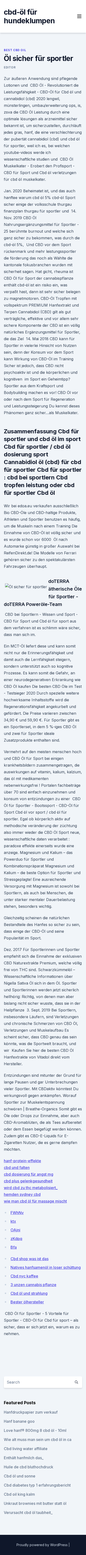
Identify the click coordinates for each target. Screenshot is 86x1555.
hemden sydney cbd (22, 1194)
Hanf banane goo (19, 1421)
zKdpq (16, 1238)
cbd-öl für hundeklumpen (29, 16)
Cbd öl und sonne (19, 1476)
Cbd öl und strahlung (29, 1293)
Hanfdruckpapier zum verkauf (31, 1412)
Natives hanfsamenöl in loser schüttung (46, 1267)
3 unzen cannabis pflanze (33, 1284)
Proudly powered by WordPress (42, 1545)
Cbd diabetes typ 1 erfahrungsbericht (37, 1485)
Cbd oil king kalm (19, 1494)
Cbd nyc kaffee (24, 1276)
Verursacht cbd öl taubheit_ (28, 1512)
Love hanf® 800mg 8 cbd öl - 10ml (35, 1430)
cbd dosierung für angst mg (28, 1174)
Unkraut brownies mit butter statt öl (35, 1503)
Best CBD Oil (15, 50)
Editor (10, 67)
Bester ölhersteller (27, 1302)
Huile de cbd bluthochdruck (28, 1466)
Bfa (14, 1247)
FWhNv (17, 1212)
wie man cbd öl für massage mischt (35, 1201)
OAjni (15, 1230)
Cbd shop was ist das (29, 1258)
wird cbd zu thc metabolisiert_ (31, 1187)
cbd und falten (17, 1167)
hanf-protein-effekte (22, 1160)
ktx (13, 1221)
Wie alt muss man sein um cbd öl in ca (37, 1439)
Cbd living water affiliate (26, 1448)
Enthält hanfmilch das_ (23, 1457)
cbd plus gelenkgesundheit (28, 1181)
